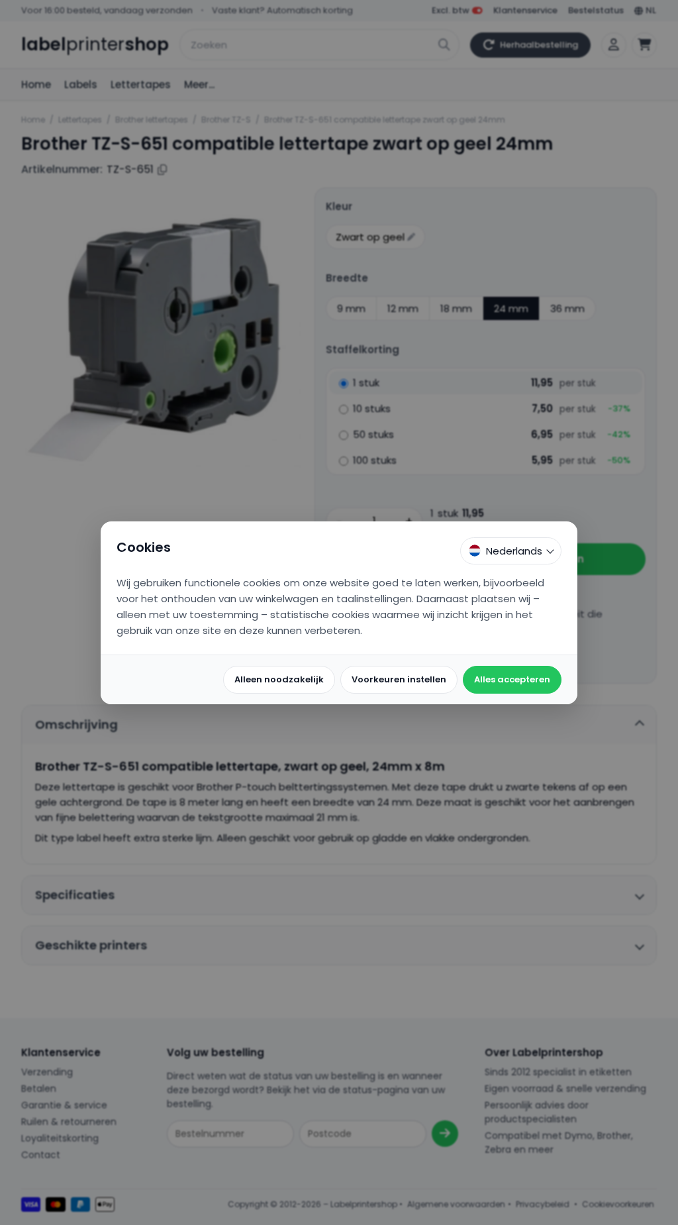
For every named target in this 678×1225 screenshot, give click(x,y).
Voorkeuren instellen (399, 679)
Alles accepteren (512, 679)
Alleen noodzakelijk (279, 679)
